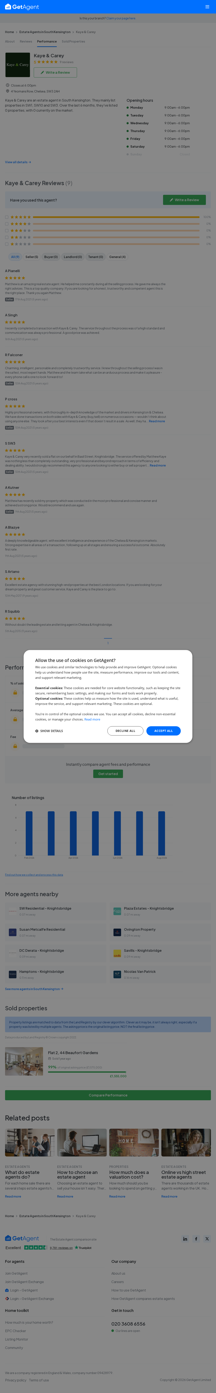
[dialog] (108, 696)
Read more (92, 719)
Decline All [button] (125, 731)
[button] (49, 731)
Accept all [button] (163, 731)
